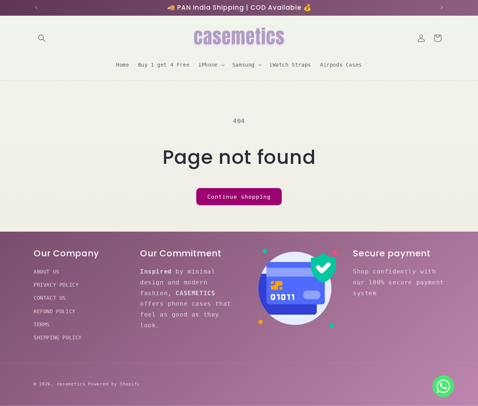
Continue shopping (239, 196)
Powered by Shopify (114, 384)
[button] (42, 38)
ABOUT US (46, 272)
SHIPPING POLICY (58, 338)
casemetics (71, 384)
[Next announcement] (442, 7)
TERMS (42, 324)
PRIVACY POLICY (56, 285)
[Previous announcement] (36, 7)
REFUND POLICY (54, 311)
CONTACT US (50, 298)
